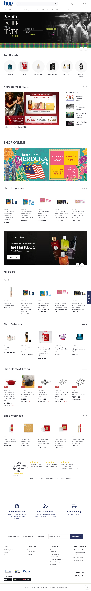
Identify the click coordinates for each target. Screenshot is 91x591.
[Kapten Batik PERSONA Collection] (70, 115)
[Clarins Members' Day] (32, 108)
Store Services (78, 560)
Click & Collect (78, 557)
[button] (27, 468)
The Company (8, 550)
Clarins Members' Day (17, 127)
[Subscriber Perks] (45, 505)
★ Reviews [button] (89, 297)
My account (7, 555)
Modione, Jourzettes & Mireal (80, 107)
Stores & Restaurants (11, 10)
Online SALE (40, 10)
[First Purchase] (17, 505)
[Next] (85, 48)
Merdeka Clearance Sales (79, 98)
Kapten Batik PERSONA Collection (81, 116)
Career (6, 552)
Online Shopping (27, 10)
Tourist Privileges (79, 552)
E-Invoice (53, 564)
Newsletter (71, 10)
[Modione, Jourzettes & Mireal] (70, 106)
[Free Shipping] (74, 505)
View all (84, 86)
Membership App (79, 550)
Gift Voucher (77, 555)
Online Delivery (55, 562)
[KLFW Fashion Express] (70, 123)
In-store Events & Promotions (55, 10)
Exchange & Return (56, 559)
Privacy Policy (54, 554)
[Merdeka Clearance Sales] (70, 98)
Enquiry (29, 554)
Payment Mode (55, 557)
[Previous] (81, 48)
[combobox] (37, 4)
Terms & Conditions (53, 550)
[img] (18, 474)
